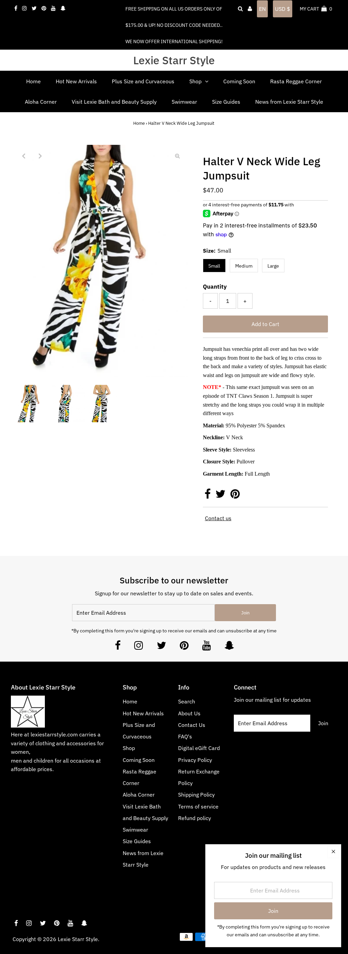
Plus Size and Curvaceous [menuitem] (143, 81)
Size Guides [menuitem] (226, 101)
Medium (244, 266)
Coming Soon (139, 759)
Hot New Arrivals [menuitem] (76, 81)
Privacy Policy (195, 759)
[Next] (40, 155)
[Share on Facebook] (208, 495)
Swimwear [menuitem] (184, 101)
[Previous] (23, 155)
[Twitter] (161, 647)
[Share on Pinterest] (235, 495)
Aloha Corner (139, 794)
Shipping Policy (196, 794)
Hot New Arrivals (143, 713)
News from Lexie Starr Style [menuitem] (289, 101)
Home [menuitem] (33, 81)
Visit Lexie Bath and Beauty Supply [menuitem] (114, 101)
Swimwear (135, 829)
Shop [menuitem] (195, 81)
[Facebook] (118, 647)
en (262, 8)
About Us (189, 713)
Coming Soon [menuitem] (239, 81)
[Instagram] (138, 647)
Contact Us (191, 724)
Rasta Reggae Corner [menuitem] (296, 81)
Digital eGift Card (199, 748)
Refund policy (194, 818)
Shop (129, 748)
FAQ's (185, 736)
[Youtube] (206, 647)
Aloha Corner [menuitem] (41, 101)
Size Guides (137, 841)
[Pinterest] (184, 647)
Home (139, 123)
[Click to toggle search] (240, 9)
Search (186, 701)
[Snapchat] (229, 647)
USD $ (282, 8)
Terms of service (198, 806)
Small (214, 266)
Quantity (215, 286)
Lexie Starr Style (174, 60)
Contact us (218, 518)
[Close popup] (333, 852)
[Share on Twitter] (221, 495)
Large (273, 266)
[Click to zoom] (177, 155)
